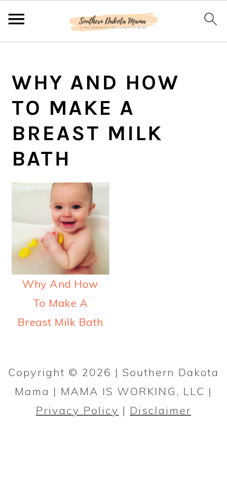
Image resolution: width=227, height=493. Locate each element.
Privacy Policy (77, 410)
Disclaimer (160, 410)
